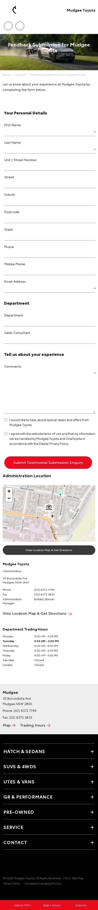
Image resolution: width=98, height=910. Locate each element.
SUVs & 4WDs (19, 766)
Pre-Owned (18, 812)
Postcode (11, 211)
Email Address (15, 281)
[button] (49, 508)
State (8, 229)
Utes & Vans (19, 781)
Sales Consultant (17, 332)
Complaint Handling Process (43, 883)
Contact (20, 74)
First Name (12, 125)
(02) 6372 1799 (44, 589)
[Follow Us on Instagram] (13, 864)
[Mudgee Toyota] (10, 10)
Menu (92, 24)
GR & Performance (28, 796)
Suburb (9, 194)
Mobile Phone (14, 264)
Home (7, 74)
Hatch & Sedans (24, 751)
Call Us (8, 24)
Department (13, 315)
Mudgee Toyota (81, 10)
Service (13, 827)
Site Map (77, 878)
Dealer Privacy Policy (53, 443)
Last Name (12, 142)
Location (20, 24)
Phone (9, 246)
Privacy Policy (12, 883)
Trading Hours (32, 724)
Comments (12, 366)
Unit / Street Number (20, 159)
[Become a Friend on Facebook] (6, 864)
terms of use (52, 433)
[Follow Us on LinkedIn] (21, 864)
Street (9, 177)
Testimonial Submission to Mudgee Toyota (58, 74)
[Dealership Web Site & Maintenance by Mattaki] (12, 892)
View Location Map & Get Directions (49, 550)
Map (6, 724)
